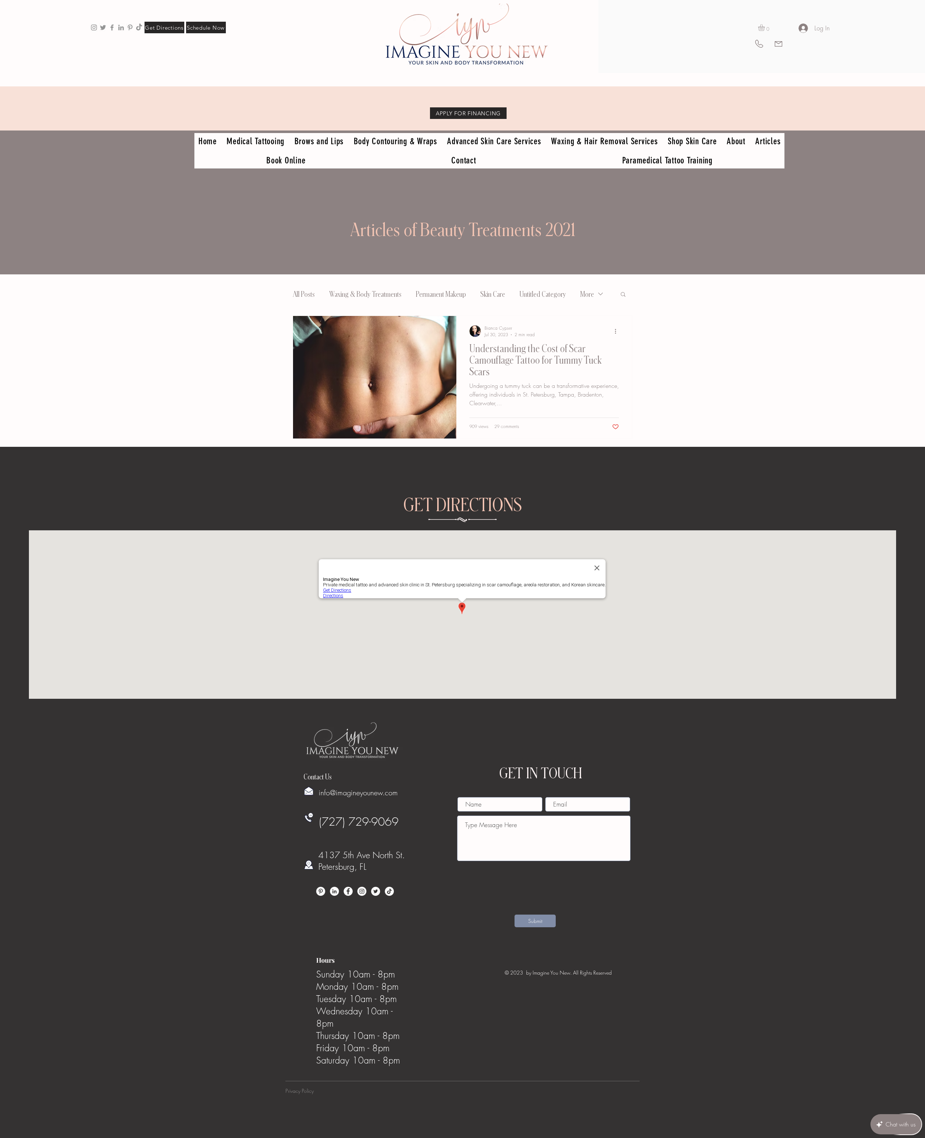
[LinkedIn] (334, 891)
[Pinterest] (320, 891)
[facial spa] (130, 27)
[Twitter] (375, 891)
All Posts (304, 294)
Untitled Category (543, 294)
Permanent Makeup (441, 294)
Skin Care (492, 294)
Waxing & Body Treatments (365, 294)
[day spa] (121, 27)
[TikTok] (139, 27)
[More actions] (618, 331)
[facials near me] (94, 27)
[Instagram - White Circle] (361, 891)
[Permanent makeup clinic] (112, 27)
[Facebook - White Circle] (348, 891)
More (587, 294)
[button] (765, 27)
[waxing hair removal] (103, 27)
